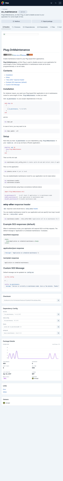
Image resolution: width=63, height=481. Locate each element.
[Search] (55, 3)
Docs (4, 389)
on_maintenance (9, 12)
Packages (5, 9)
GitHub (5, 392)
